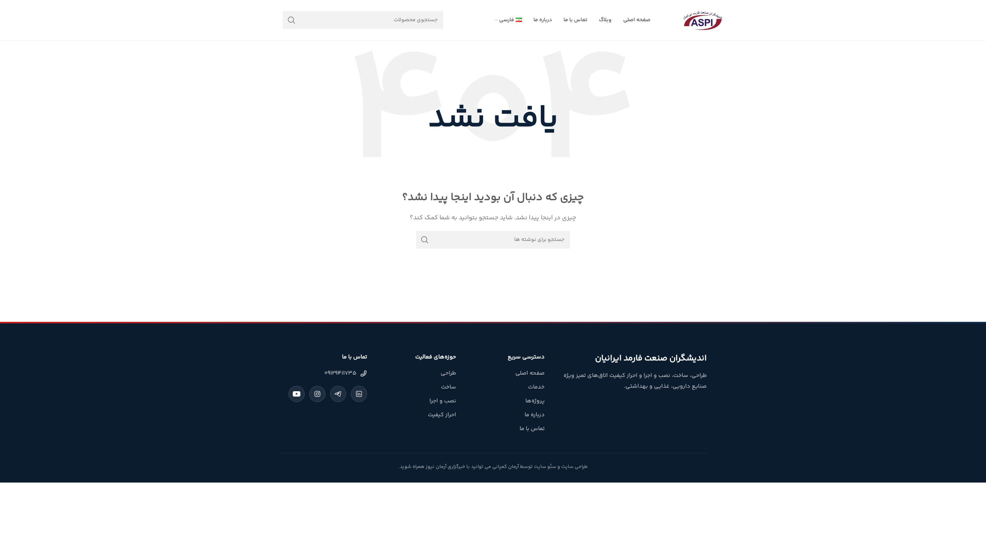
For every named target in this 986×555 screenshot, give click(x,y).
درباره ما (535, 414)
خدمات (536, 387)
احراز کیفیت (442, 414)
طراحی (448, 373)
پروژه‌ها (535, 401)
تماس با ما (532, 428)
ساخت (448, 387)
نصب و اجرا (442, 401)
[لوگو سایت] (702, 19)
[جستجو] (291, 20)
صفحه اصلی (530, 373)
